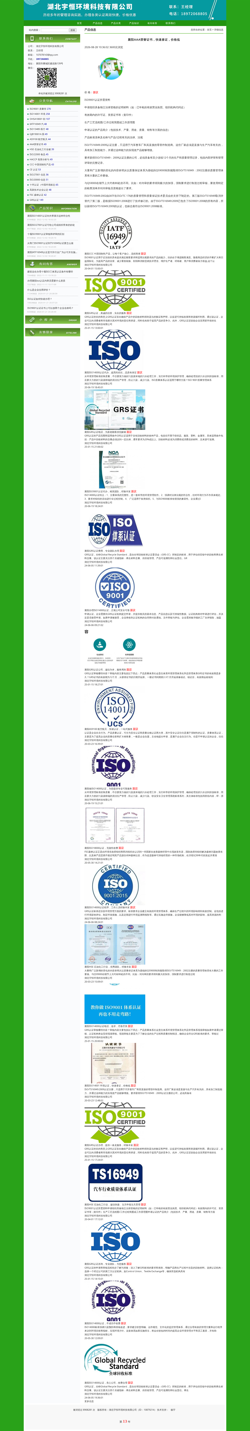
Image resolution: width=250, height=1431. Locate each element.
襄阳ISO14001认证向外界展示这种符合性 (48, 215)
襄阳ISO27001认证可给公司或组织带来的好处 (51, 224)
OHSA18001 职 (37, 119)
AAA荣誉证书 (36, 144)
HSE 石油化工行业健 (40, 149)
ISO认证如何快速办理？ (39, 298)
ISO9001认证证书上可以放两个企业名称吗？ (50, 308)
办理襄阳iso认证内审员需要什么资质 (46, 280)
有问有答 (152, 23)
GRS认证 (34, 199)
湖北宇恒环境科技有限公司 (98, 264)
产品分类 (116, 23)
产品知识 (134, 23)
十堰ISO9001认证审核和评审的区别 (45, 234)
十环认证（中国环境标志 (42, 184)
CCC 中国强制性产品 (40, 164)
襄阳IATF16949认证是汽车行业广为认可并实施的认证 (52, 252)
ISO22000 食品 (37, 154)
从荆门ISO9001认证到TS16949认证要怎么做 (50, 243)
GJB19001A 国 (37, 134)
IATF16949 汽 (37, 124)
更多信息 (89, 1401)
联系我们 (170, 23)
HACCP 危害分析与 (39, 159)
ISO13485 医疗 (37, 129)
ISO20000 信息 (37, 179)
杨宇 (173, 1409)
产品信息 (98, 23)
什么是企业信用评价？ (38, 289)
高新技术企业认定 (39, 189)
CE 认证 (34, 169)
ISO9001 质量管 (38, 108)
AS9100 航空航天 (38, 139)
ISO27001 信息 (37, 174)
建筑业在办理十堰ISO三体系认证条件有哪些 (50, 271)
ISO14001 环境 (37, 113)
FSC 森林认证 (36, 194)
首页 (79, 23)
